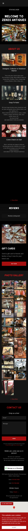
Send (14, 438)
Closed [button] (15, 492)
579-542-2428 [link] (14, 10)
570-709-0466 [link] (15, 483)
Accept (14, 527)
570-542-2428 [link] (15, 479)
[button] (4, 3)
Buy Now (14, 263)
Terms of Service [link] (16, 445)
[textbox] (14, 418)
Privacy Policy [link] (8, 445)
